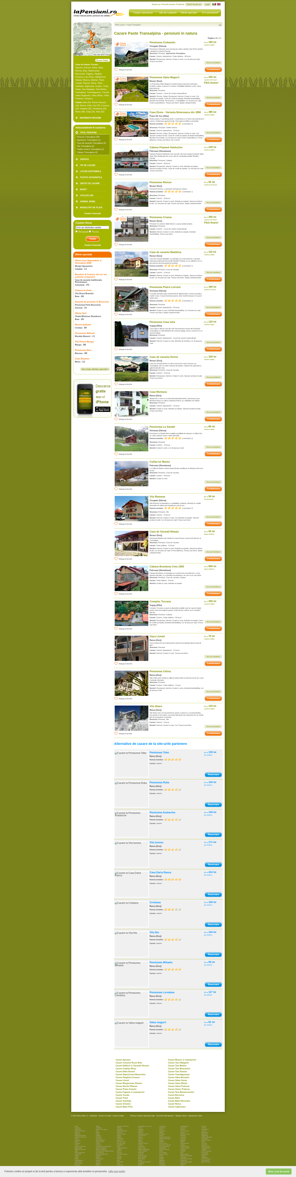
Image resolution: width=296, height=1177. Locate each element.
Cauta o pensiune (143, 12)
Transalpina (80, 92)
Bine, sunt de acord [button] (278, 1171)
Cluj (94, 105)
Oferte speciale (189, 12)
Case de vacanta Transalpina (90, 143)
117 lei (210, 993)
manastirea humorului (103, 1146)
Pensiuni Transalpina (86, 137)
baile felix (78, 1129)
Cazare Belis (174, 1098)
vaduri (182, 1132)
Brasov (83, 105)
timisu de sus (185, 1134)
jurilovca (162, 1162)
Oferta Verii (80, 313)
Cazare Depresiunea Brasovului (131, 1074)
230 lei (210, 148)
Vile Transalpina (84, 146)
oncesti (204, 1143)
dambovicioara (122, 1154)
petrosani (78, 1162)
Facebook (180, 4)
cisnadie (183, 1157)
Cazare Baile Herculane (179, 1101)
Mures (78, 112)
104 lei (210, 933)
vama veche (163, 1154)
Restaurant (83, 232)
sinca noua (163, 1143)
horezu (119, 1152)
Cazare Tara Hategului (178, 1063)
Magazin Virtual (181, 1116)
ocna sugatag (164, 1146)
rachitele (141, 1163)
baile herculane (80, 1135)
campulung (79, 1160)
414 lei (210, 873)
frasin (98, 1165)
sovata (77, 1128)
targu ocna (142, 1148)
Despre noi (156, 4)
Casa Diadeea (82, 358)
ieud (118, 1163)
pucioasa (204, 1132)
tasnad (98, 1163)
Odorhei (94, 80)
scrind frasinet (206, 1151)
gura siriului (142, 1157)
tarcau (140, 1160)
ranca (77, 1157)
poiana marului (101, 1148)
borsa (98, 1162)
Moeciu (86, 80)
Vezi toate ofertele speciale (95, 369)
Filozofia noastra (168, 4)
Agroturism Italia (149, 1116)
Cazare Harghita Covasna (128, 1077)
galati (161, 1132)
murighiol (120, 1145)
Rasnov (86, 83)
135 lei (210, 753)
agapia (98, 1135)
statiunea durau (165, 1138)
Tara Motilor (101, 89)
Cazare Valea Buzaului (178, 1077)
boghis (182, 1151)
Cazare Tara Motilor (177, 1066)
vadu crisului (184, 1148)
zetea (161, 1151)
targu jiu (183, 1138)
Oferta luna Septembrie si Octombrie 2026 (88, 261)
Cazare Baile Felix (124, 1107)
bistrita (119, 1157)
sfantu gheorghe (186, 1162)
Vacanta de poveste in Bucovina (92, 301)
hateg (119, 1128)
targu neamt (142, 1155)
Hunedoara (97, 108)
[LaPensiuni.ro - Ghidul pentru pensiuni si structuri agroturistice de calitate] (99, 12)
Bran (85, 71)
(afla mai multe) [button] (116, 1171)
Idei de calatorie (168, 12)
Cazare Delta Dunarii (125, 1072)
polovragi (120, 1138)
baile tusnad (100, 1140)
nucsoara (162, 1126)
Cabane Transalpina (86, 152)
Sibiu (98, 112)
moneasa (141, 1159)
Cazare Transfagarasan (179, 1074)
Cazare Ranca (174, 1104)
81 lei (209, 1023)
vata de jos (205, 1146)
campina (204, 1157)
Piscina (95, 232)
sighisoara (78, 1148)
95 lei (209, 963)
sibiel (97, 1126)
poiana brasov (122, 1131)
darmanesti (184, 1154)
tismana (162, 1163)
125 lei (210, 707)
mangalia (204, 1138)
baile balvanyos (164, 1137)
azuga (161, 1157)
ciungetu (162, 1134)
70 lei (209, 637)
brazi (118, 1146)
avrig (97, 1134)
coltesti (161, 1142)
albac (77, 1159)
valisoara (204, 1135)
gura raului (78, 1163)
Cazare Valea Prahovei (178, 1086)
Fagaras (89, 74)
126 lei (210, 903)
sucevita (120, 1165)
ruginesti (183, 1163)
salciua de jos (143, 1143)
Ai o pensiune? (210, 12)
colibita (119, 1149)
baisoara (162, 1131)
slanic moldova (101, 1149)
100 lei (210, 357)
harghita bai (184, 1146)
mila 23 (119, 1140)
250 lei (210, 78)
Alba (85, 102)
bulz (181, 1152)
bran (76, 1126)
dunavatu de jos (165, 1145)
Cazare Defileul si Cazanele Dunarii (132, 1066)
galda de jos (205, 1162)
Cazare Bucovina (176, 1095)
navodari (162, 1165)
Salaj (88, 112)
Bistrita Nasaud (99, 102)
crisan (77, 1155)
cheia (98, 1132)
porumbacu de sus (144, 1126)
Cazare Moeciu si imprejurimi (182, 1060)
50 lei (210, 183)
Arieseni (87, 67)
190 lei (210, 43)
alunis (203, 1155)
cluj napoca (100, 1152)
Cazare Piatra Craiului (126, 1089)
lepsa (119, 1135)
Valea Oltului (97, 95)
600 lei (210, 567)
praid (76, 1142)
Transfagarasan (94, 92)
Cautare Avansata (92, 213)
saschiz (140, 1154)
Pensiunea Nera (83, 350)
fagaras (162, 1160)
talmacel (204, 1134)
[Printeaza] (220, 25)
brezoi (203, 1126)
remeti (98, 1157)
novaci (140, 1145)
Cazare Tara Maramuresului (181, 1092)
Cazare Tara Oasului (177, 1072)
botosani (120, 1162)
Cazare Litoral (122, 1080)
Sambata (79, 86)
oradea (140, 1142)
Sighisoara (89, 86)
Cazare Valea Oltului (177, 1083)
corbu (161, 1135)
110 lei (210, 252)
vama (77, 1145)
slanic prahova (80, 1152)
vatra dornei (184, 1131)
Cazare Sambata (123, 1101)
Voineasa (88, 98)
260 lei (210, 218)
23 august (162, 1152)
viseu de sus (205, 1140)
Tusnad (105, 92)
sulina (119, 1151)
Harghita (83, 108)
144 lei (210, 783)
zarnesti (77, 1140)
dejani (140, 1137)
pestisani (162, 1148)
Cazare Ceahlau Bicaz (126, 1069)
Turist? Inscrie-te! (194, 4)
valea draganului (102, 1154)
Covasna (105, 105)
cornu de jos (205, 1159)
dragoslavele (206, 1148)
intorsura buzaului (144, 1162)
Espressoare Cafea (195, 1116)
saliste (119, 1137)
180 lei (210, 287)
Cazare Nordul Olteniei (126, 1086)
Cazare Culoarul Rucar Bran (129, 1063)
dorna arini (99, 1142)
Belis (101, 67)
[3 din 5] (172, 909)
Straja (78, 89)
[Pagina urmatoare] (221, 38)
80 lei (209, 427)
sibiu (76, 1151)
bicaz (140, 1140)
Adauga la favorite (125, 70)
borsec (140, 1132)
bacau (182, 1129)
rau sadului (205, 1160)
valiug (182, 1145)
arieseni (77, 1134)
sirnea (182, 1165)
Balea (94, 67)
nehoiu (203, 1128)
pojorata (162, 1128)
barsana (183, 1128)
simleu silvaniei (206, 1137)
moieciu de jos (80, 1131)
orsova (98, 1160)
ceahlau (183, 1149)
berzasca (183, 1160)
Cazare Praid (122, 1098)
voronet (98, 1137)
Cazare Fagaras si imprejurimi (130, 1092)
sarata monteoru (123, 1126)
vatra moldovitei (143, 1149)
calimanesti (184, 1126)
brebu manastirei (186, 1155)
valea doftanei (122, 1148)
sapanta (120, 1129)
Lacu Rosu (89, 77)
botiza (98, 1143)
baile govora (184, 1143)
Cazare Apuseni (123, 1060)
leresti (119, 1159)
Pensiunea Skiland (85, 333)
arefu (140, 1165)
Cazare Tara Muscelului (179, 1069)
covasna (99, 1138)
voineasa (141, 1146)
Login (207, 4)
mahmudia (99, 1159)
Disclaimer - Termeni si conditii (100, 1116)
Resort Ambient (83, 324)
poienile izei (121, 1142)
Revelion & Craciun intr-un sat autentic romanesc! (91, 275)
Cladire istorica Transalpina (89, 149)
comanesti (141, 1135)
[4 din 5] (172, 789)
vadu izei (78, 1154)
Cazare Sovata (122, 1095)
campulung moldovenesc (105, 1151)
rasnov (77, 1132)
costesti (183, 1137)
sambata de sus (80, 1137)
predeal (77, 1143)
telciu (203, 1142)
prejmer (183, 1140)
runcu (119, 1155)
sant (118, 1160)
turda (161, 1155)
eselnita (98, 1128)
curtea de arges (101, 1129)
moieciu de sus (80, 1149)
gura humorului (80, 1146)
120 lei (210, 322)
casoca (140, 1138)
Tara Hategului (88, 89)
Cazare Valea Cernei (177, 1080)
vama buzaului (164, 1149)
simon (161, 1129)
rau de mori (121, 1143)
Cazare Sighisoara (176, 1107)
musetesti (204, 1154)
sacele (203, 1131)
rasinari (140, 1131)
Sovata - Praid (101, 86)
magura (141, 1129)
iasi (97, 1131)
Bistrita (78, 71)
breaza (77, 1165)
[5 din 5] (172, 123)
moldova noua (143, 1134)
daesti (161, 1159)
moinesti (141, 1152)
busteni (98, 1155)
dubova (119, 1132)
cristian (203, 1149)
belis (76, 1138)
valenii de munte (186, 1159)
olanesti (204, 1145)
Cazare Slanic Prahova (179, 1089)
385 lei (210, 113)
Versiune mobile (118, 1116)
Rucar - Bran (96, 83)
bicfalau (183, 1135)
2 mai (140, 1128)
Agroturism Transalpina (87, 140)
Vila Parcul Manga (84, 341)
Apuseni (79, 67)
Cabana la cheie (83, 290)
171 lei (210, 843)
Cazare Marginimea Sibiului (129, 1083)
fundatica (204, 1152)
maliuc (182, 1142)
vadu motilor (142, 1151)
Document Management (165, 1116)
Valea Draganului (82, 95)
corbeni (98, 1145)
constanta (205, 1129)
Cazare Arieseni (123, 1104)
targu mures (121, 1134)
